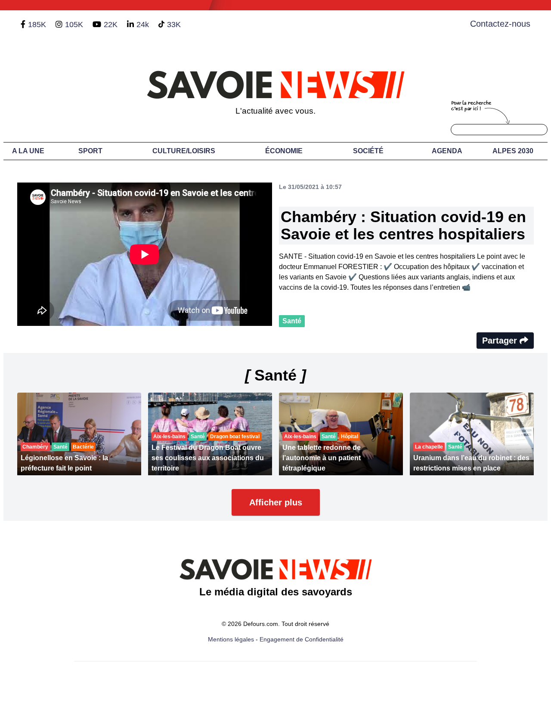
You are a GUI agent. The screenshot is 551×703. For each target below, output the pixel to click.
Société (368, 151)
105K (74, 24)
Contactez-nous (500, 23)
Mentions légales (231, 639)
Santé (291, 321)
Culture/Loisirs (183, 151)
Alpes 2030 (512, 151)
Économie (284, 151)
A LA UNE (28, 151)
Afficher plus (275, 502)
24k (142, 24)
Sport (90, 151)
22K (111, 24)
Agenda (447, 151)
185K (37, 24)
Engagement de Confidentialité (302, 639)
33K (174, 24)
